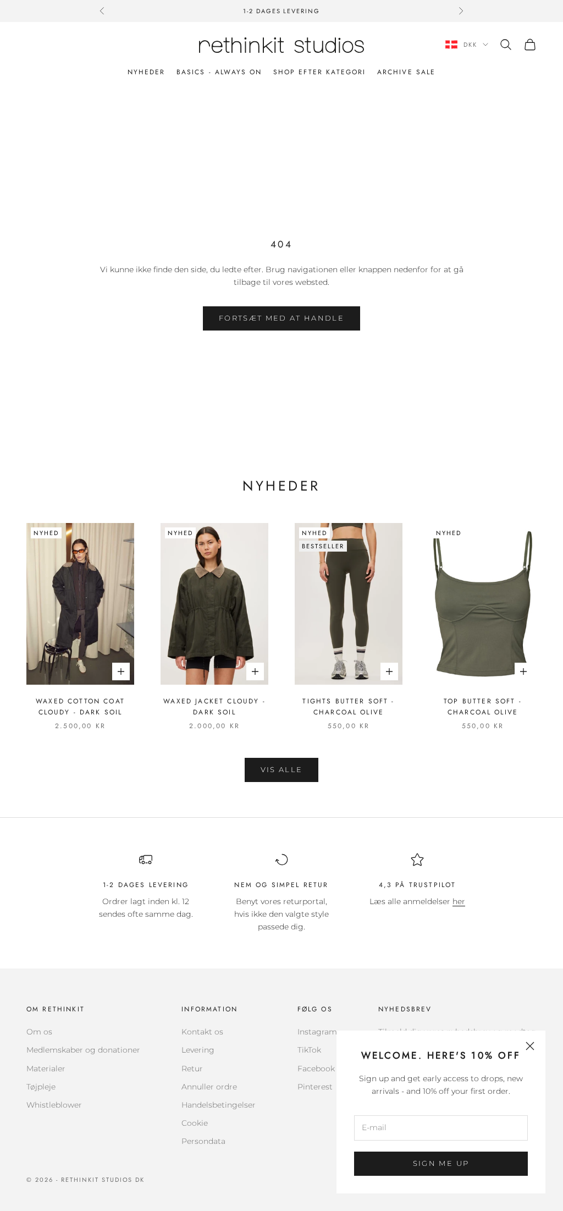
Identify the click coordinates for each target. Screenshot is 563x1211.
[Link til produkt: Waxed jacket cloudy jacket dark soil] (214, 604)
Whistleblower (54, 1105)
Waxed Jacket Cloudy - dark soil (214, 706)
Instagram (317, 1032)
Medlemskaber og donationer (83, 1050)
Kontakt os (202, 1032)
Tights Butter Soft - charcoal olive (348, 706)
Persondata (203, 1141)
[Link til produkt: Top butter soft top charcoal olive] (483, 604)
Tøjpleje (41, 1087)
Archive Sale (406, 72)
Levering (197, 1050)
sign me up (441, 1163)
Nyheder (146, 72)
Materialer (45, 1069)
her (458, 901)
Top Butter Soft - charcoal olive (483, 706)
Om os (39, 1032)
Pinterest (315, 1087)
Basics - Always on (219, 72)
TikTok (309, 1050)
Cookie (194, 1123)
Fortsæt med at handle (281, 317)
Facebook (316, 1069)
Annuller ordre (209, 1087)
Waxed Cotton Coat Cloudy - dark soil (80, 706)
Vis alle (282, 769)
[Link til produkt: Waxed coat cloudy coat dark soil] (80, 604)
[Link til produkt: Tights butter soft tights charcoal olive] (348, 604)
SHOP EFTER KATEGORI (319, 72)
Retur (192, 1069)
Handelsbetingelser (218, 1105)
